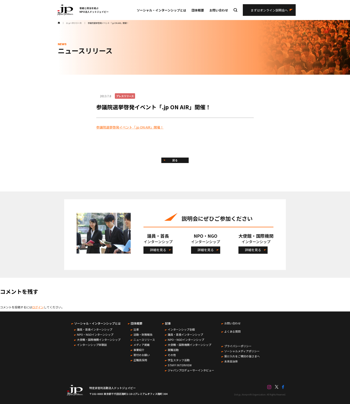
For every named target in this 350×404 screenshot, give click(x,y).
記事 (168, 323)
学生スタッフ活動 (179, 360)
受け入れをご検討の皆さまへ (242, 356)
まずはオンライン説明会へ (269, 10)
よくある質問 (232, 331)
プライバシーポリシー (238, 346)
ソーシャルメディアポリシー (242, 351)
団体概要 (198, 10)
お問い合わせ (218, 10)
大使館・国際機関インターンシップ (98, 340)
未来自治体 (231, 361)
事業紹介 (138, 350)
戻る (175, 160)
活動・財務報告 (143, 334)
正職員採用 (140, 360)
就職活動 (173, 350)
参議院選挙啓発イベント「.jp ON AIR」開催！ (130, 127)
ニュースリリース (144, 340)
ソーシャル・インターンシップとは (161, 10)
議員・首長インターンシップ (94, 329)
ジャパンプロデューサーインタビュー (191, 370)
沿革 (136, 329)
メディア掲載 (141, 345)
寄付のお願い (141, 355)
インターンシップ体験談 (92, 345)
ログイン (38, 307)
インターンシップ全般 (181, 329)
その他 (172, 355)
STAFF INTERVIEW (180, 365)
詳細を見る (158, 249)
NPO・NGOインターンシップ (95, 334)
